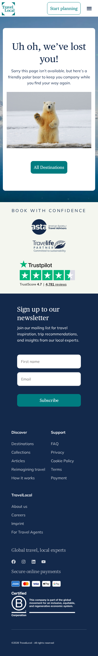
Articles (18, 460)
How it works (23, 477)
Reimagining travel (28, 469)
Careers (18, 515)
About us (19, 506)
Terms (56, 469)
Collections (20, 452)
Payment (59, 477)
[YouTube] (43, 562)
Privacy (57, 452)
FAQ (55, 443)
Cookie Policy (62, 460)
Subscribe (49, 400)
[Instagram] (23, 562)
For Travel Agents (27, 532)
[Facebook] (13, 562)
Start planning (64, 8)
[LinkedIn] (33, 562)
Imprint (17, 523)
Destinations (22, 443)
